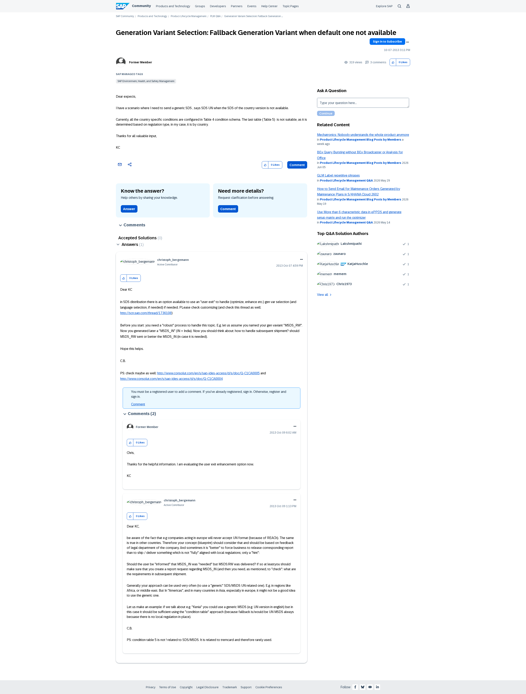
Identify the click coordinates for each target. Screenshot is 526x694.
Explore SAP (384, 6)
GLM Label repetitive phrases (338, 175)
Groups (200, 6)
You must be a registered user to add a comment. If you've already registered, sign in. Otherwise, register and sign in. (208, 394)
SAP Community (125, 16)
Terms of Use (167, 687)
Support (246, 687)
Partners (236, 6)
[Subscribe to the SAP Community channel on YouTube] (370, 687)
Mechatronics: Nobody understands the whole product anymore (363, 134)
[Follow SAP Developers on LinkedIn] (377, 687)
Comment (297, 165)
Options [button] (407, 42)
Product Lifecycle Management (188, 16)
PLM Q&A (215, 16)
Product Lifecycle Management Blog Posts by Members (360, 139)
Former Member (140, 62)
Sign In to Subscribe (387, 41)
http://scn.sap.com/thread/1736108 (146, 313)
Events (251, 6)
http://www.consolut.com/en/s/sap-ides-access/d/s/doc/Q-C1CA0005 (208, 373)
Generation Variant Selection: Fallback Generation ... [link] (253, 16)
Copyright (186, 687)
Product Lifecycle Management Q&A (346, 180)
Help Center (269, 6)
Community (141, 6)
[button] (393, 62)
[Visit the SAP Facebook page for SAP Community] (355, 687)
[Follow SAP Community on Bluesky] (362, 687)
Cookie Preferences (268, 687)
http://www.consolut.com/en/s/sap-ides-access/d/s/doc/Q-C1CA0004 (171, 379)
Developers (218, 6)
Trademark (229, 687)
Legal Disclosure (207, 687)
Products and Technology (173, 6)
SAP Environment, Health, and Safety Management (146, 81)
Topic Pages (291, 6)
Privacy (150, 687)
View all (322, 294)
